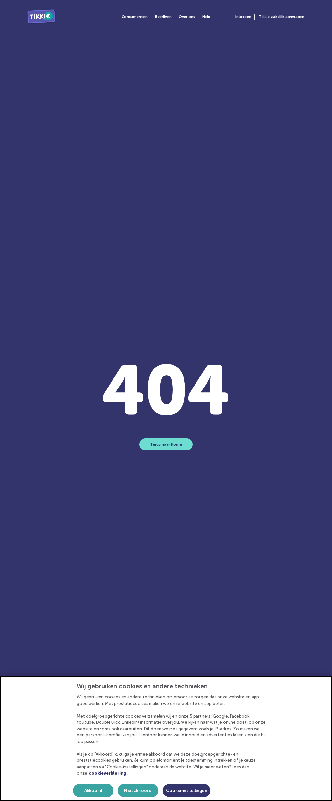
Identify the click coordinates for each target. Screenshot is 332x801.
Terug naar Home (166, 444)
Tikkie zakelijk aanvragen (281, 16)
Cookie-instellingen (186, 790)
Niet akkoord (138, 790)
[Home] (41, 16)
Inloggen (243, 16)
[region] (166, 738)
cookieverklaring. (108, 773)
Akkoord (93, 790)
